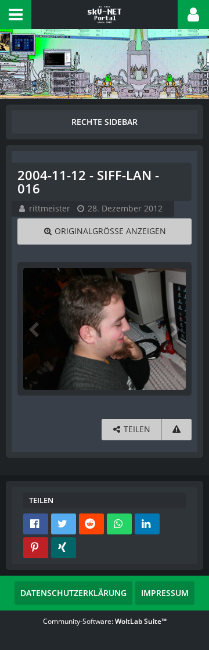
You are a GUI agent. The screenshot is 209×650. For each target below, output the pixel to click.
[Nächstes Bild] (174, 328)
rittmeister (49, 208)
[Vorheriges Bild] (34, 328)
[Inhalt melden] (176, 429)
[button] (15, 14)
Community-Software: (105, 621)
